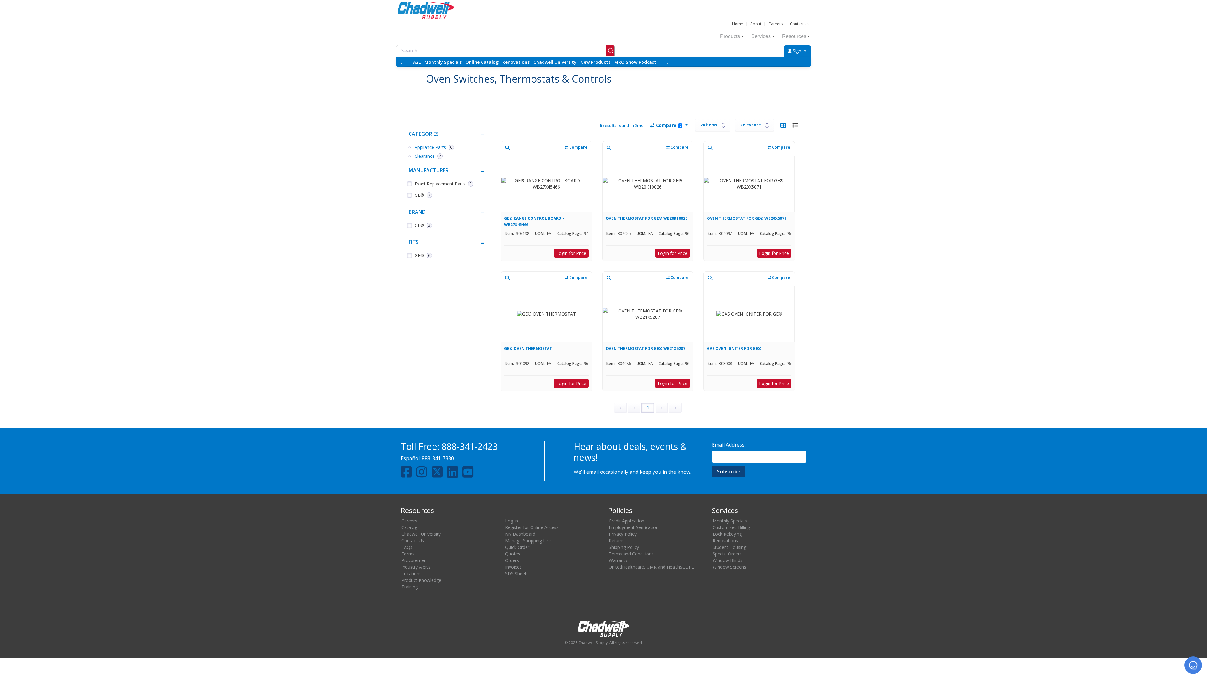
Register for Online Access (532, 527)
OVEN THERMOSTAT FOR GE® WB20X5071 (746, 218)
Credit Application (626, 521)
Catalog (409, 527)
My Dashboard (520, 534)
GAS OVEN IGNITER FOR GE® (734, 348)
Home (737, 23)
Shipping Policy (624, 547)
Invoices (513, 567)
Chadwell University (554, 62)
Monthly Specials (443, 62)
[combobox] (505, 50)
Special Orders (727, 554)
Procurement (414, 560)
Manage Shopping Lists (529, 541)
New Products (595, 62)
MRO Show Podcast (635, 62)
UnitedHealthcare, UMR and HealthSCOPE (651, 567)
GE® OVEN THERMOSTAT (528, 348)
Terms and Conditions (631, 554)
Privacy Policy (623, 534)
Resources (794, 36)
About (755, 23)
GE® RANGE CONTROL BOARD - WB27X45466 (534, 221)
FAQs (406, 547)
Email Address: (729, 444)
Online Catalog (482, 62)
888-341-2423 (470, 446)
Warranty (618, 560)
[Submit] (610, 50)
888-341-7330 (438, 458)
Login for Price (571, 253)
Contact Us (799, 23)
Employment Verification (634, 527)
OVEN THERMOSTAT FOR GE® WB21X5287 (645, 348)
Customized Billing (731, 527)
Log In (511, 521)
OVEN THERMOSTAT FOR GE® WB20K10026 (646, 218)
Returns (617, 541)
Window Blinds (727, 560)
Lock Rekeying (727, 534)
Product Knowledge (421, 580)
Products (730, 36)
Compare (668, 125)
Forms (408, 554)
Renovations (516, 62)
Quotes (512, 554)
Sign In (798, 51)
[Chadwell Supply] (426, 10)
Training (409, 587)
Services (761, 36)
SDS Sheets (517, 574)
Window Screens (729, 567)
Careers (776, 23)
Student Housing (729, 547)
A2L (417, 62)
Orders (512, 560)
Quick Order (517, 547)
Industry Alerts (416, 567)
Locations (411, 574)
